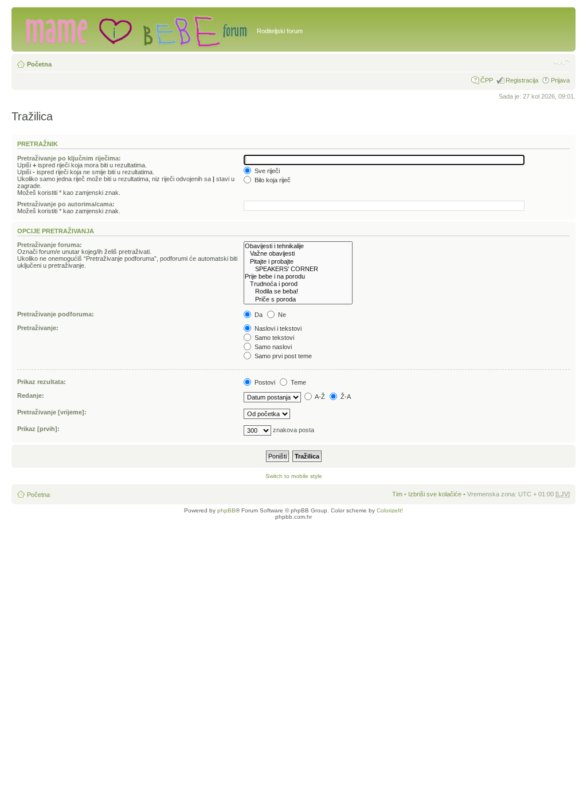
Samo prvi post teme (282, 355)
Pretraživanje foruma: (49, 244)
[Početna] (135, 29)
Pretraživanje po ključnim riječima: (69, 158)
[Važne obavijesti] (298, 253)
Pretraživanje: (37, 327)
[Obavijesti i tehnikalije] (298, 246)
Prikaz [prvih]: (38, 428)
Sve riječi (266, 170)
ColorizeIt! (390, 510)
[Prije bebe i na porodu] (298, 276)
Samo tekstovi (273, 337)
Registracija (522, 80)
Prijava (560, 80)
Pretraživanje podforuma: (55, 314)
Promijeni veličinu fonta (561, 62)
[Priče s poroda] (298, 299)
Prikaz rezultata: (41, 381)
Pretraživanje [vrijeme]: (52, 412)
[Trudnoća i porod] (298, 284)
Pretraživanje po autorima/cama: (66, 204)
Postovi (264, 382)
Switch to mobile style (293, 476)
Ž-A (345, 396)
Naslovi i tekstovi (277, 328)
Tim (397, 494)
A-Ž (319, 396)
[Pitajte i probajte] (298, 261)
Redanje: (30, 395)
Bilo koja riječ (272, 180)
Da (258, 314)
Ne (281, 314)
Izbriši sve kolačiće (434, 494)
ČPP (486, 80)
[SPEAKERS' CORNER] (298, 269)
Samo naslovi (272, 346)
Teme (297, 382)
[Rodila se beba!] (298, 291)
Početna (39, 64)
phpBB (226, 510)
